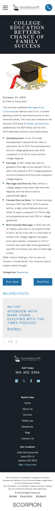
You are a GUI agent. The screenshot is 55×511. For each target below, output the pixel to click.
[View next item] (16, 341)
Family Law (27, 420)
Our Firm (27, 414)
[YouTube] (38, 381)
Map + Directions (28, 464)
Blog (27, 432)
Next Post (43, 281)
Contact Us (27, 438)
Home (27, 403)
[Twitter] (24, 381)
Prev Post (12, 281)
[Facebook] (31, 381)
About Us (28, 409)
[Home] (26, 7)
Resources (22, 272)
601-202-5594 (27, 372)
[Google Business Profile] (16, 381)
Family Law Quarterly (38, 123)
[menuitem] (13, 496)
